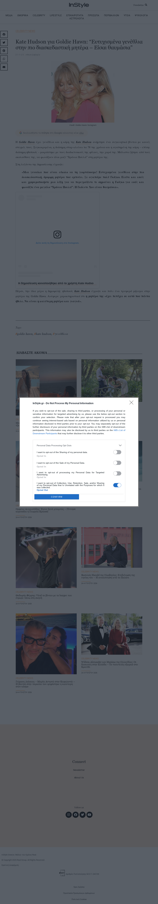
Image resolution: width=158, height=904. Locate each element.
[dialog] (79, 452)
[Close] (132, 403)
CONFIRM (56, 497)
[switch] (117, 452)
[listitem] (79, 445)
